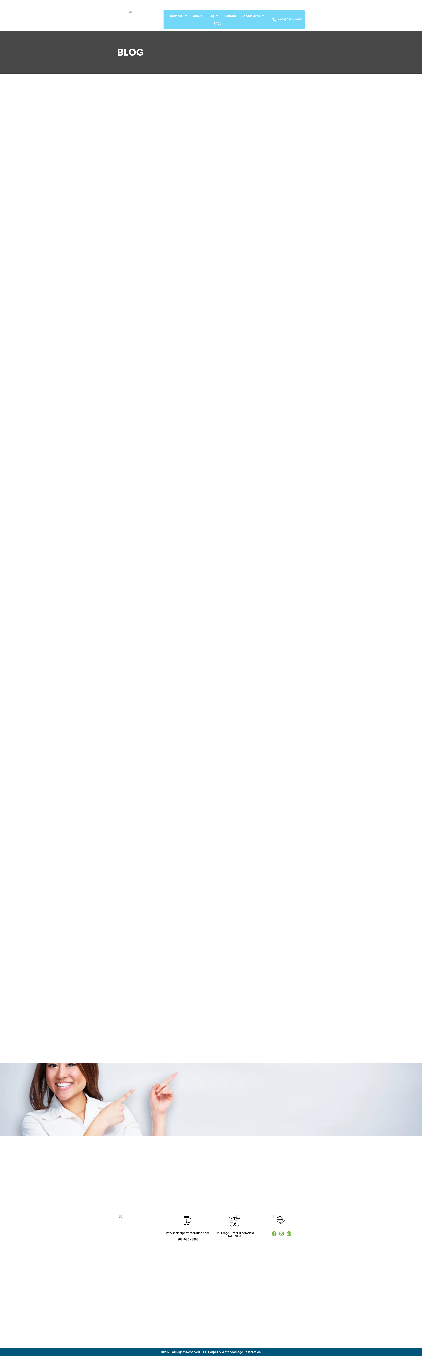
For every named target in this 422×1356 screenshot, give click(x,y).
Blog (211, 16)
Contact (230, 16)
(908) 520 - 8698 (187, 1239)
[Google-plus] (132, 4)
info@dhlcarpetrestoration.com (187, 1233)
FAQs (217, 23)
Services (176, 16)
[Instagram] (126, 4)
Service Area (251, 16)
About (197, 16)
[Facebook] (119, 4)
